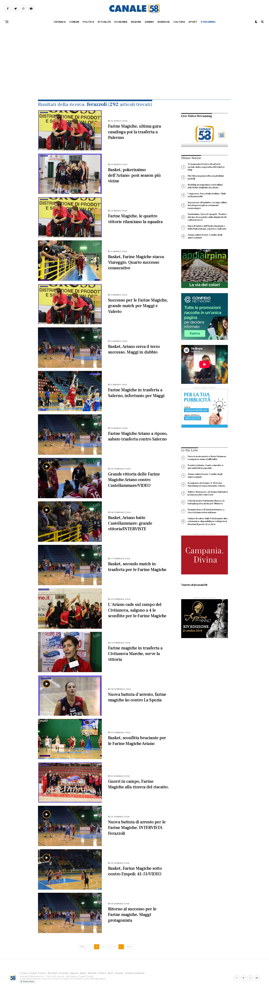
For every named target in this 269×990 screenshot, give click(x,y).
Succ (129, 947)
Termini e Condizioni (134, 973)
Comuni (74, 22)
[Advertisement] (134, 70)
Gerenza (119, 973)
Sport (193, 22)
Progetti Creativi (86, 976)
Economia (120, 22)
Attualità (104, 22)
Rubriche (164, 22)
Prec (82, 947)
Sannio (149, 22)
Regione (136, 22)
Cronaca (60, 22)
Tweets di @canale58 (194, 585)
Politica (88, 22)
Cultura (179, 22)
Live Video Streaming (196, 116)
